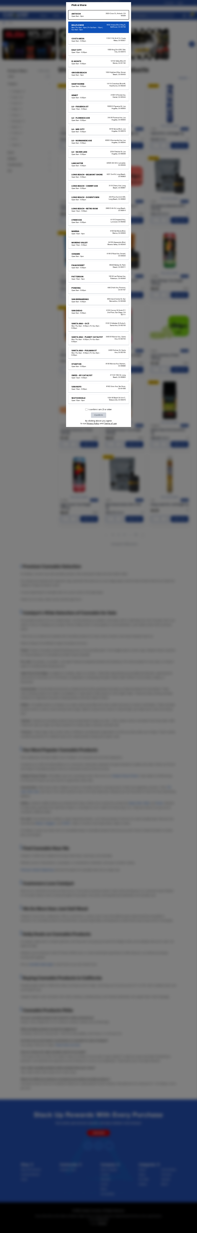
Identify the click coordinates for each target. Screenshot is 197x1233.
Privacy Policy (93, 423)
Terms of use (110, 423)
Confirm (98, 415)
